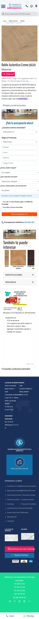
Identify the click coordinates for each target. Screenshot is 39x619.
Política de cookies (13, 499)
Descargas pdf (11, 517)
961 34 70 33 (19, 594)
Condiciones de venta (28, 490)
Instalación (10, 521)
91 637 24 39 (19, 590)
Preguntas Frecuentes (29, 504)
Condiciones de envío (14, 495)
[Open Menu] (3, 5)
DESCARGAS (10, 282)
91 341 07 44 (19, 587)
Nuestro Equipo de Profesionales (17, 512)
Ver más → (27, 81)
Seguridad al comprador (15, 490)
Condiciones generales (29, 486)
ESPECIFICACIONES (13, 275)
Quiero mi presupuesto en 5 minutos (19, 450)
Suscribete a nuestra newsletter (13, 207)
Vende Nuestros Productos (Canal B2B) (19, 508)
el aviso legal (19, 202)
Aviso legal (10, 504)
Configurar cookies (28, 499)
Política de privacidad (28, 495)
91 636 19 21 (19, 584)
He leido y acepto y (17, 203)
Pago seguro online (19, 468)
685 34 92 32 (20, 597)
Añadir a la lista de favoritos (15, 105)
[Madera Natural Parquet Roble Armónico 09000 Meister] (18, 257)
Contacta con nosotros (14, 486)
